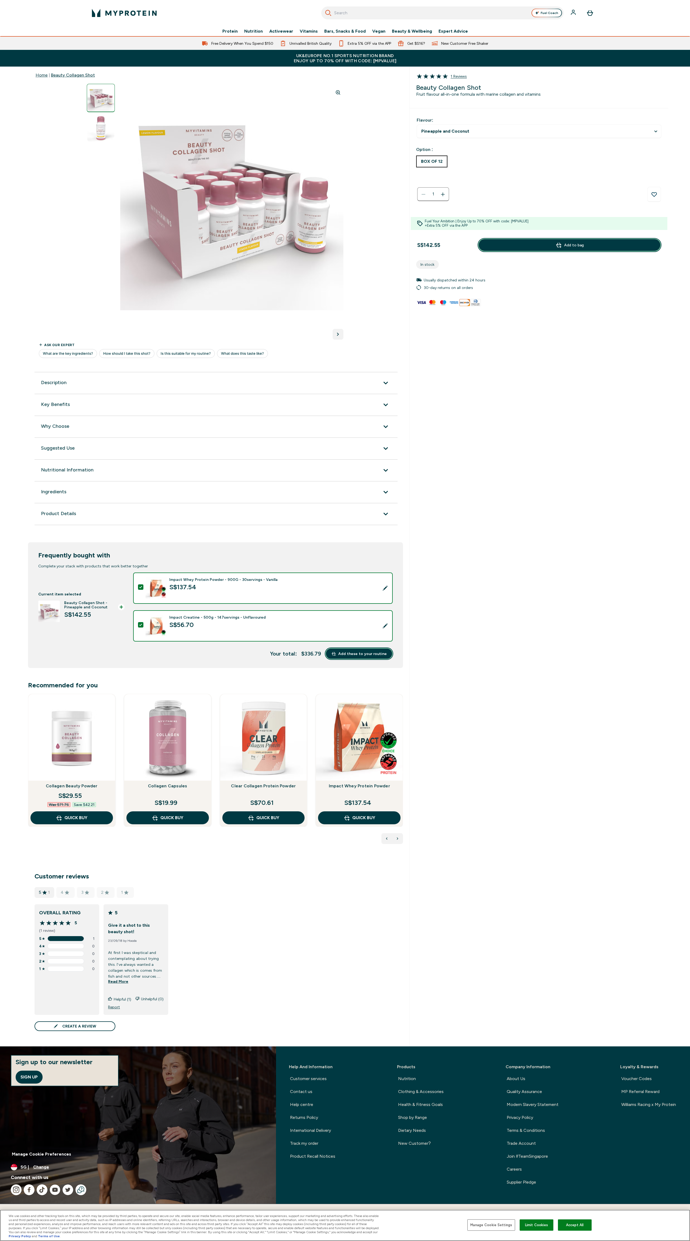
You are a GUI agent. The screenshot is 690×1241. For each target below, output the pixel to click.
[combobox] (442, 12)
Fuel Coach (549, 13)
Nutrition (253, 31)
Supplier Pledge (521, 1182)
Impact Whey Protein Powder (359, 786)
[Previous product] (386, 838)
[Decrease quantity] (423, 194)
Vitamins (309, 31)
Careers (514, 1169)
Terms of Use (49, 1236)
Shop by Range (412, 1117)
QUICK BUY (75, 817)
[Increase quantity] (443, 194)
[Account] (574, 13)
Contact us (301, 1091)
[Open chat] (80, 1189)
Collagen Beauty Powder (71, 786)
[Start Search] (328, 12)
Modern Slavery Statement (532, 1104)
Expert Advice (453, 31)
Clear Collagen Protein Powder (263, 786)
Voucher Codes (636, 1078)
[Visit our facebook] (29, 1189)
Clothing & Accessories (421, 1091)
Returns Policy (304, 1117)
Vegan (378, 31)
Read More (118, 981)
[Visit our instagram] (16, 1189)
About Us (516, 1078)
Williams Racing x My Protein (648, 1104)
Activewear (281, 31)
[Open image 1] (101, 98)
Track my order (304, 1143)
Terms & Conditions (526, 1130)
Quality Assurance (524, 1091)
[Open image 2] (101, 128)
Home (42, 75)
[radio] (431, 161)
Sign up (29, 1077)
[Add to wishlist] (654, 194)
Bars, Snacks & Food (345, 31)
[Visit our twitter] (68, 1189)
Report (114, 1007)
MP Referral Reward (640, 1091)
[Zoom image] (338, 92)
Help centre (301, 1104)
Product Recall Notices (312, 1156)
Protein (230, 31)
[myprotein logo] (124, 13)
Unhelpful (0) (152, 999)
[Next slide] (402, 772)
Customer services (308, 1078)
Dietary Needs (412, 1130)
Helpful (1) (122, 999)
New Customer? (414, 1143)
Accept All (575, 1225)
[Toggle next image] (338, 334)
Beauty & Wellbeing (412, 31)
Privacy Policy (520, 1117)
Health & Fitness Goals (420, 1104)
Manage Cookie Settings (491, 1225)
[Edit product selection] (385, 588)
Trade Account (521, 1143)
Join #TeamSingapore (527, 1156)
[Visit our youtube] (55, 1189)
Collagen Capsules (167, 786)
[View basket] (590, 13)
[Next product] (397, 838)
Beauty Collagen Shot (73, 75)
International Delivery (310, 1130)
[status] (433, 194)
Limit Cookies (536, 1225)
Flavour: (425, 120)
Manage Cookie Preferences (41, 1154)
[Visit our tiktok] (42, 1189)
